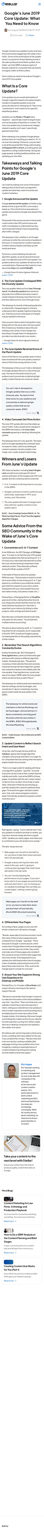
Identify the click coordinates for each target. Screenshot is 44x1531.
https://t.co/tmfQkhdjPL (22, 268)
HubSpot (6, 754)
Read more (9, 1221)
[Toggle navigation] (39, 4)
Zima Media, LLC (34, 985)
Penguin (27, 117)
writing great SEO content (13, 147)
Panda (18, 117)
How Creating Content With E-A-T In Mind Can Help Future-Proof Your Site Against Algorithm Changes (21, 516)
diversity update (18, 291)
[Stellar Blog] (9, 4)
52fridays (37, 552)
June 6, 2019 (7, 343)
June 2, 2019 (7, 275)
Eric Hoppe (13, 30)
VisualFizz (36, 597)
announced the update (18, 203)
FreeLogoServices (9, 655)
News (31, 35)
